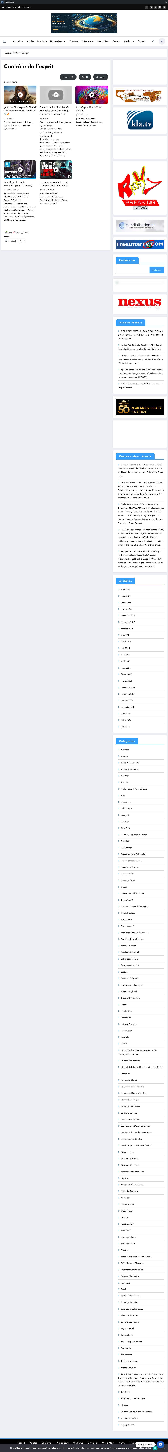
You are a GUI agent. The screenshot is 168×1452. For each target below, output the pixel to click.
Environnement (10, 206)
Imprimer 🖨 (68, 76)
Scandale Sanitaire (129, 1302)
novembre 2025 (128, 622)
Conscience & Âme (129, 867)
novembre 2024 (128, 693)
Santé (115, 41)
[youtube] (159, 7)
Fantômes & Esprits (129, 978)
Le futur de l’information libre (134, 1093)
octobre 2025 (127, 628)
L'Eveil (124, 1043)
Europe (124, 971)
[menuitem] (2, 2)
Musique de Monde (11, 213)
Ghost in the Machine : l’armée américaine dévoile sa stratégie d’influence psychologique (55, 111)
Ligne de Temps (10, 128)
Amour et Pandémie (129, 769)
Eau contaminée (128, 926)
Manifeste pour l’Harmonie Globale (136, 1145)
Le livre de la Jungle (129, 1099)
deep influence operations (50, 139)
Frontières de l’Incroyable (132, 984)
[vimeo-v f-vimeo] (155, 7)
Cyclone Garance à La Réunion (134, 906)
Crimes (124, 886)
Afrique (124, 756)
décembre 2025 (128, 615)
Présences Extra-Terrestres (132, 1269)
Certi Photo (126, 828)
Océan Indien (127, 1210)
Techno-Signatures (128, 1367)
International (126, 1030)
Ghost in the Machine (61, 142)
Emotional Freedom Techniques (134, 932)
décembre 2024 (128, 687)
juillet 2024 (126, 720)
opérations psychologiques (50, 152)
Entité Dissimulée (128, 945)
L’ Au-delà (86, 41)
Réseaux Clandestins (130, 1276)
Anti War (125, 775)
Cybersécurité (127, 900)
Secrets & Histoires (129, 1315)
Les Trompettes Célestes (131, 1138)
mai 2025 (125, 654)
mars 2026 (126, 595)
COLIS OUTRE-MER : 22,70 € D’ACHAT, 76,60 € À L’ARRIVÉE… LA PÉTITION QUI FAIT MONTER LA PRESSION (140, 335)
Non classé (126, 1197)
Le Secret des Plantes (130, 1106)
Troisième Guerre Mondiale (50, 128)
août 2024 (125, 713)
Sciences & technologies (132, 1308)
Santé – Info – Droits (130, 1295)
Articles (30, 41)
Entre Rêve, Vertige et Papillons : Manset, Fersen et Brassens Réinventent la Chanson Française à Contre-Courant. (140, 519)
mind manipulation (64, 149)
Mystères (43, 203)
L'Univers (7, 210)
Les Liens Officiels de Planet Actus (136, 1132)
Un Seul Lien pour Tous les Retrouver (137, 1411)
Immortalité (126, 1017)
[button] (160, 1444)
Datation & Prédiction (12, 125)
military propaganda (48, 149)
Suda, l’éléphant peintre (131, 1341)
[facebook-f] (146, 7)
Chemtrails (125, 841)
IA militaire (58, 145)
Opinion (124, 1217)
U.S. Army (61, 155)
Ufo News (92, 125)
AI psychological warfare (52, 132)
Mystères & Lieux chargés (132, 1184)
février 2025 (126, 674)
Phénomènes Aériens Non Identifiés (136, 1256)
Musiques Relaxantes (130, 1165)
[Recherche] (153, 41)
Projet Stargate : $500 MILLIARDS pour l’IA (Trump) (18, 183)
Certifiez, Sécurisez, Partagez (134, 834)
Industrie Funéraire (129, 1024)
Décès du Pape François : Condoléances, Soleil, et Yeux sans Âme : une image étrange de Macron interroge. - (141, 533)
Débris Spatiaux (128, 913)
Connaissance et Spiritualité (133, 854)
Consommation (127, 873)
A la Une (125, 749)
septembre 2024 (128, 706)
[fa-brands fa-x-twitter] (151, 7)
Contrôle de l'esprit (24, 122)
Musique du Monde (129, 1158)
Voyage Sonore (128, 1424)
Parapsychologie (128, 1236)
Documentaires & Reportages (15, 203)
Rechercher (127, 260)
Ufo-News (73, 41)
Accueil (16, 41)
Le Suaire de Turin (129, 1112)
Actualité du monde (14, 193)
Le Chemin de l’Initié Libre (132, 1086)
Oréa (64, 152)
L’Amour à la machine (130, 1060)
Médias (128, 41)
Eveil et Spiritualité (47, 200)
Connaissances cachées (131, 860)
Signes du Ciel (127, 1328)
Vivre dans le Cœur (129, 1418)
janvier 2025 (126, 680)
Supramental (126, 1348)
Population (18, 216)
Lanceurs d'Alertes (129, 1080)
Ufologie (16, 220)
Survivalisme (126, 1354)
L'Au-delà (125, 1037)
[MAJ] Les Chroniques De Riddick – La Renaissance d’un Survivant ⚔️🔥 (20, 111)
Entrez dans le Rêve (129, 958)
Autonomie (126, 801)
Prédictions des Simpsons (132, 1263)
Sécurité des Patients (130, 1321)
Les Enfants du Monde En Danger (135, 1125)
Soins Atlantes (127, 1335)
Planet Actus (44, 155)
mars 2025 (126, 667)
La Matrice (26, 125)
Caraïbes (125, 821)
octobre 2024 (127, 700)
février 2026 (126, 602)
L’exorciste (125, 1073)
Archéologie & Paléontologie (134, 788)
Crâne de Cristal (128, 880)
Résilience (125, 1282)
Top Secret (125, 1392)
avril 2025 (125, 661)
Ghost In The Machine (130, 998)
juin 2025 (125, 648)
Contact (141, 41)
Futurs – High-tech (129, 991)
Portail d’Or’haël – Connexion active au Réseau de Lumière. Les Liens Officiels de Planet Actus (140, 472)
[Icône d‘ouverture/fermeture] (5, 42)
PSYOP (53, 155)
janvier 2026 (126, 609)
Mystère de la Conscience (132, 1171)
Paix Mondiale (127, 1223)
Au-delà (45, 122)
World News (103, 41)
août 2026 (125, 589)
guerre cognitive (46, 145)
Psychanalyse (28, 216)
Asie (123, 795)
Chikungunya (126, 847)
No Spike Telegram (129, 1191)
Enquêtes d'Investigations (132, 939)
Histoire (32, 206)
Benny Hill (125, 814)
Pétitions (124, 1250)
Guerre (124, 1004)
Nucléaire (24, 213)
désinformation (46, 142)
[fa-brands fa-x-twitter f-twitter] (164, 7)
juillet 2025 (126, 641)
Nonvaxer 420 (127, 1204)
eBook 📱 (100, 76)
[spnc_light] (162, 41)
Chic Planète (11, 122)
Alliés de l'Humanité (130, 762)
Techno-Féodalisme (129, 1361)
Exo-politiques (96, 122)
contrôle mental (46, 136)
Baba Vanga (126, 808)
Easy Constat (126, 919)
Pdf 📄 (85, 76)
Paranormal (8, 216)
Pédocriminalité (128, 1243)
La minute (42, 41)
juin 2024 (125, 726)
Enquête (68, 122)
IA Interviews (56, 41)
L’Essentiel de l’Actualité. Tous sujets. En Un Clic (142, 1067)
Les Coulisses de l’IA (130, 1119)
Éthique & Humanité (130, 965)
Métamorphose (127, 1152)
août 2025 (125, 635)
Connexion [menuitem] (10, 2)
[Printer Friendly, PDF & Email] (16, 233)
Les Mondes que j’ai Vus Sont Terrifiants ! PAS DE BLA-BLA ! (54, 183)
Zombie (23, 220)
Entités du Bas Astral (130, 952)
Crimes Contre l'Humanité (132, 893)
